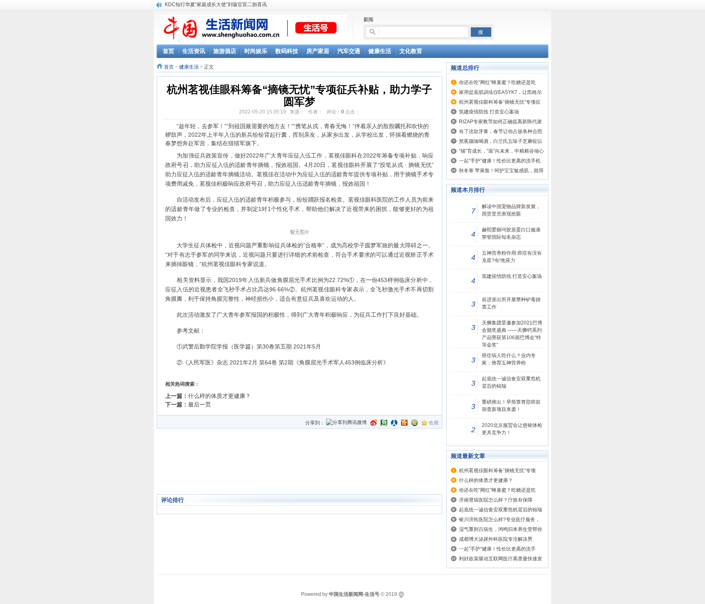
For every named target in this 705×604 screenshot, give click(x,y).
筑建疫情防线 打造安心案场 (489, 112)
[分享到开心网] (404, 423)
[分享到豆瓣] (384, 423)
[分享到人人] (394, 423)
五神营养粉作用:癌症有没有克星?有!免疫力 (512, 256)
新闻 (368, 19)
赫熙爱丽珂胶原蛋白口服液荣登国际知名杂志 (511, 233)
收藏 (434, 423)
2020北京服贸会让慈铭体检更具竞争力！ (512, 428)
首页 (169, 67)
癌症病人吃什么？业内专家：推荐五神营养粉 (509, 359)
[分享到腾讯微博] (346, 423)
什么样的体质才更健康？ (219, 396)
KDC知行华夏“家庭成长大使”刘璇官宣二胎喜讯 (216, 4)
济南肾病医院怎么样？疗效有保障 (495, 500)
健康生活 (189, 67)
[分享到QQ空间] (414, 423)
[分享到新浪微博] (373, 423)
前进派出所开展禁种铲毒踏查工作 (511, 303)
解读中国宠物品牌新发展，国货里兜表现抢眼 (511, 210)
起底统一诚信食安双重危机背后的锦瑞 (511, 382)
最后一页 (199, 404)
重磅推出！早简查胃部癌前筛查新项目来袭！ (511, 405)
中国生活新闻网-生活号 (354, 594)
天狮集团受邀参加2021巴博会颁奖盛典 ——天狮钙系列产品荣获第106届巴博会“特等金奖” (512, 334)
